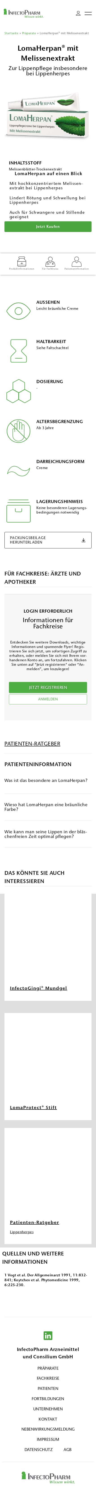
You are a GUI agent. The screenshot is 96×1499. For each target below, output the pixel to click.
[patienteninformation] (77, 262)
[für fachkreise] (50, 262)
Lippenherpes (21, 1232)
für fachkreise (50, 268)
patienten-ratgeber (32, 743)
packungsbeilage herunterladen (28, 540)
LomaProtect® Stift (33, 1108)
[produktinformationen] (22, 262)
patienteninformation (77, 268)
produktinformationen (21, 268)
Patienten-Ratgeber (34, 1222)
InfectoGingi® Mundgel (38, 988)
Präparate (29, 33)
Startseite (11, 33)
